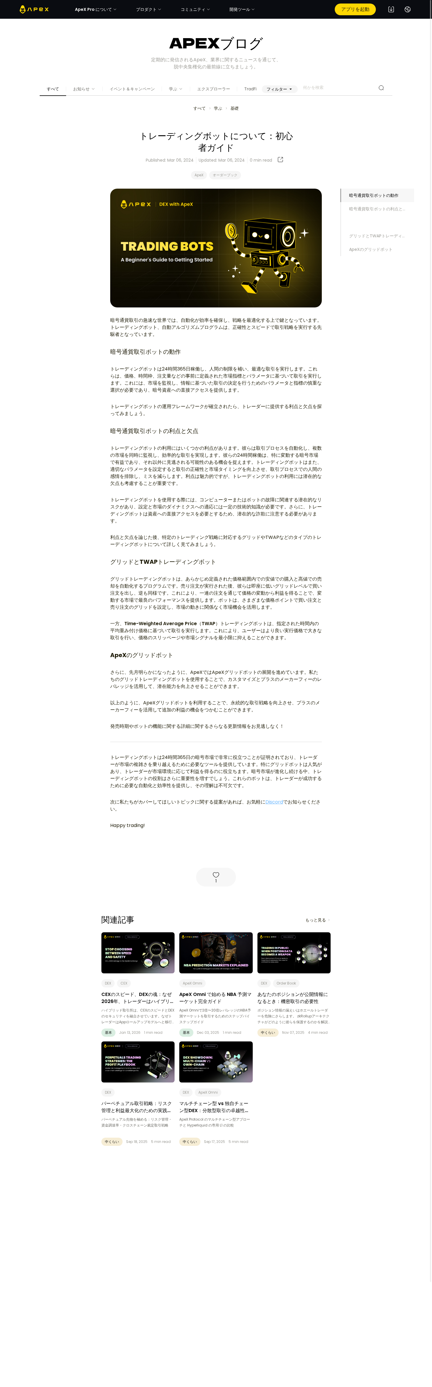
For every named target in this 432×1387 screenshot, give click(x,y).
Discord (274, 802)
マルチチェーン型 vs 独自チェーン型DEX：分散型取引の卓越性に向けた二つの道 (214, 1110)
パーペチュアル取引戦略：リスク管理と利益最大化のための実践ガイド (136, 1110)
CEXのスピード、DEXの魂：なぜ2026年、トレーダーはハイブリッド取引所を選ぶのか (138, 1001)
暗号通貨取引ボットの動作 (373, 195)
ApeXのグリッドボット (371, 249)
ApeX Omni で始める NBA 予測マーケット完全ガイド (215, 998)
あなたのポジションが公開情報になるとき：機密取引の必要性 (292, 998)
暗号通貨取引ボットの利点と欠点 (380, 209)
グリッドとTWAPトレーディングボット (381, 236)
